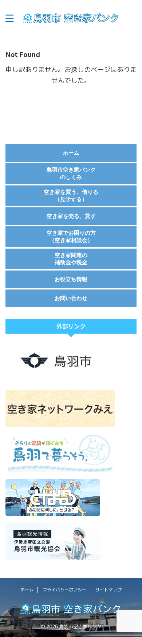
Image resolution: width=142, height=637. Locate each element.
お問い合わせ (71, 298)
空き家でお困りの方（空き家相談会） (71, 236)
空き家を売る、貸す (71, 216)
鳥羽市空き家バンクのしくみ (71, 173)
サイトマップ (108, 590)
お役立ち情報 (71, 279)
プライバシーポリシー (64, 590)
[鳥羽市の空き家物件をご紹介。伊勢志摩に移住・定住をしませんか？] (71, 18)
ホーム (71, 153)
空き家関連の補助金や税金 (71, 258)
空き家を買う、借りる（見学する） (71, 195)
